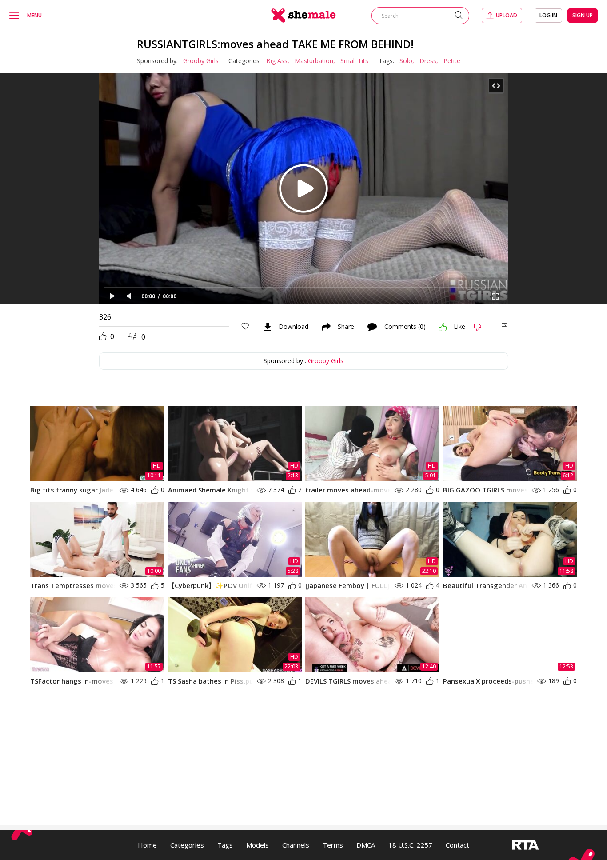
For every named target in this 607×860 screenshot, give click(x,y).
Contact (457, 844)
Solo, (406, 60)
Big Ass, (277, 60)
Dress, (428, 60)
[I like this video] (443, 327)
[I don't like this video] (480, 327)
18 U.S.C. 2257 (410, 844)
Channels (295, 844)
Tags (225, 844)
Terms (333, 844)
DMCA (365, 844)
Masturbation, (315, 60)
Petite (451, 60)
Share (346, 327)
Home (147, 844)
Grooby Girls (201, 60)
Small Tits (354, 60)
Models (257, 844)
